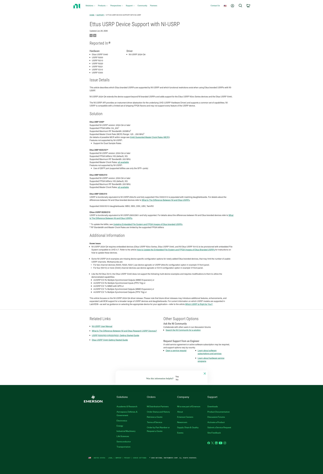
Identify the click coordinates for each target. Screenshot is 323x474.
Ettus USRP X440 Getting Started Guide (110, 339)
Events (180, 432)
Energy (120, 425)
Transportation (123, 446)
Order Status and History (158, 411)
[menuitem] (90, 6)
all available (123, 162)
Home (92, 15)
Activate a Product (216, 422)
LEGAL (110, 458)
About (180, 411)
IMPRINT (118, 458)
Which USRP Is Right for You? (198, 304)
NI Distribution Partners (158, 406)
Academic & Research (127, 406)
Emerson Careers (185, 416)
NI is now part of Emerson (188, 406)
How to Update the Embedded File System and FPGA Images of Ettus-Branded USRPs (176, 249)
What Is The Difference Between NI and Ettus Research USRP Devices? (124, 330)
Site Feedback (214, 432)
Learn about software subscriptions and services (209, 352)
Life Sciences (123, 436)
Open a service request (176, 350)
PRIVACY (127, 458)
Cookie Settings (139, 458)
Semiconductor (124, 441)
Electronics (122, 420)
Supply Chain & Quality (188, 427)
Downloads (212, 406)
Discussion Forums (216, 416)
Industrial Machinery (126, 431)
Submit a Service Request (219, 427)
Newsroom (182, 422)
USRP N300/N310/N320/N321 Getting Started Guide (115, 335)
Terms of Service (154, 422)
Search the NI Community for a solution (183, 330)
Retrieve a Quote (154, 416)
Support (100, 15)
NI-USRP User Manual (102, 326)
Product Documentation (218, 411)
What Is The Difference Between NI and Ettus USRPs (166, 200)
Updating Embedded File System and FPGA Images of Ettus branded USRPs (147, 224)
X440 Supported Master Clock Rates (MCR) (149, 137)
